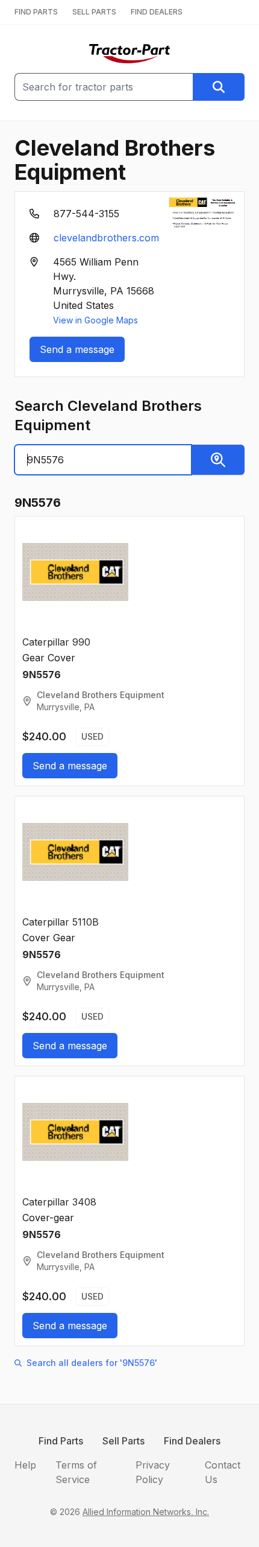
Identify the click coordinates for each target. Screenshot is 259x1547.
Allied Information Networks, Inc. (146, 1512)
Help (25, 1465)
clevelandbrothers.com (106, 238)
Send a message (77, 349)
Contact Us (222, 1472)
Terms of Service (76, 1472)
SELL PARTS (94, 11)
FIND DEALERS (157, 11)
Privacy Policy (153, 1472)
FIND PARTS (36, 11)
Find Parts (61, 1441)
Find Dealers (192, 1441)
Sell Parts (123, 1441)
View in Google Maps (95, 320)
